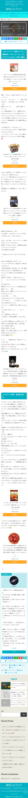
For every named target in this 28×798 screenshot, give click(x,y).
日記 (9, 19)
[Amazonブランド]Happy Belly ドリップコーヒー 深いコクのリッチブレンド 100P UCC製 (15, 157)
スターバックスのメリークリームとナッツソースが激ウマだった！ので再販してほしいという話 (13, 750)
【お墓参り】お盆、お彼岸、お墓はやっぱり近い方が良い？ (13, 765)
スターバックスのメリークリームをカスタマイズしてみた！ (13, 759)
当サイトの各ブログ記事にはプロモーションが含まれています (14, 15)
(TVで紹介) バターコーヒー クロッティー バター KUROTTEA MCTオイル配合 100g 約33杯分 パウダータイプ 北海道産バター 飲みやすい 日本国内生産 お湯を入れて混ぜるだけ (15, 373)
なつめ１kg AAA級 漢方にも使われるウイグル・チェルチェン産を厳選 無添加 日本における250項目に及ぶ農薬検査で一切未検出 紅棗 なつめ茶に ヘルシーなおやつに (15, 550)
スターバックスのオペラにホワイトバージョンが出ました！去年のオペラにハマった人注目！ (13, 740)
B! (11, 38)
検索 (2, 711)
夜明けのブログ (14, 9)
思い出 (17, 665)
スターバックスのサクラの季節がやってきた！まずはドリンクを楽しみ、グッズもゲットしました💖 (13, 730)
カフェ (23, 665)
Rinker (17, 85)
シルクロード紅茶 (12, 672)
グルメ (13, 667)
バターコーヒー (11, 670)
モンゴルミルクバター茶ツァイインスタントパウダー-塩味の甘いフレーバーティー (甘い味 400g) (14, 505)
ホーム (4, 19)
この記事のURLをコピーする (14, 41)
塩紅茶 (20, 670)
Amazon (15, 88)
